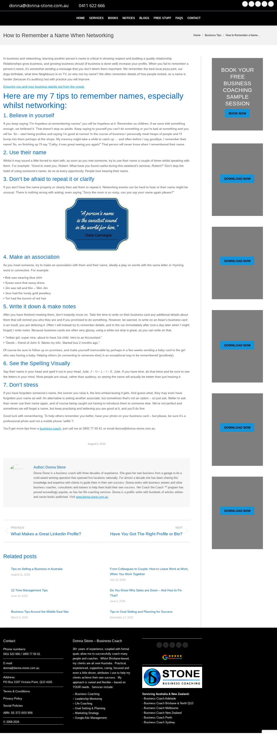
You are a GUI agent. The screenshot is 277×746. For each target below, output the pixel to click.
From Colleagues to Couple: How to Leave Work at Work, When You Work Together (149, 571)
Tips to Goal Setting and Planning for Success (141, 611)
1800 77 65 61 (31, 654)
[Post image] (5, 569)
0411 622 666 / (13, 654)
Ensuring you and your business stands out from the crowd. (44, 86)
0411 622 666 (92, 5)
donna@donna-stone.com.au (39, 5)
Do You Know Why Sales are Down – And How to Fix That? (146, 592)
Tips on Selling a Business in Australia (37, 569)
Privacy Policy (12, 698)
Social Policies (13, 705)
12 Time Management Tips (29, 590)
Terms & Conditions (16, 691)
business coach (50, 428)
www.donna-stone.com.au (92, 496)
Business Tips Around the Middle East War (40, 611)
